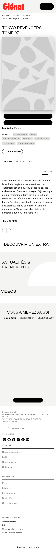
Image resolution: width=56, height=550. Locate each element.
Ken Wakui (12, 128)
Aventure (27, 15)
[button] (28, 116)
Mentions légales (9, 521)
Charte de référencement (12, 529)
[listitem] (4, 439)
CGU (4, 525)
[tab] (8, 161)
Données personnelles (11, 518)
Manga (16, 15)
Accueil (5, 15)
